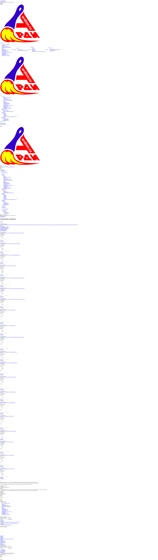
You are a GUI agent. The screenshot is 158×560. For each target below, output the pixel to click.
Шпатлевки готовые (33, 224)
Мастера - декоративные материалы (9, 111)
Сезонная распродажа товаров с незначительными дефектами (9, 523)
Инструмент (5, 107)
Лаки (24, 224)
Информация (2, 540)
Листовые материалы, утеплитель (8, 105)
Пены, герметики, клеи (39, 224)
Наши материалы (6, 110)
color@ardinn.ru (2, 552)
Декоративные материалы (7, 99)
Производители (2, 544)
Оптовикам (5, 115)
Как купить (5, 202)
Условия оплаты (6, 118)
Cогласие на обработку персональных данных (10, 116)
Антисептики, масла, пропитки (8, 100)
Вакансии (5, 114)
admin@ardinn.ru (3, 216)
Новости (5, 113)
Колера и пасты (6, 98)
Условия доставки (6, 119)
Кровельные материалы (63, 224)
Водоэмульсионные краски (7, 97)
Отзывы (1, 539)
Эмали (4, 101)
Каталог (3, 96)
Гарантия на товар (6, 120)
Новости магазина (3, 518)
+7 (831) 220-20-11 (2, 1)
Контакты (3, 117)
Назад (4, 175)
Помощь (1, 543)
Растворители (5, 102)
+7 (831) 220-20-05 (2, 0)
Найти (1, 556)
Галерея (3, 109)
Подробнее (1, 241)
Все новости (2, 520)
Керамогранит (58, 224)
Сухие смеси (5, 104)
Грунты (9, 224)
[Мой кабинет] (0, 122)
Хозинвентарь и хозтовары (7, 108)
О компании (3, 112)
